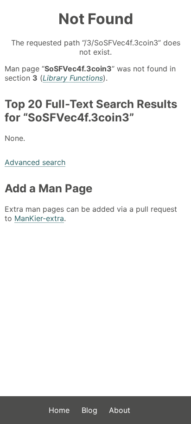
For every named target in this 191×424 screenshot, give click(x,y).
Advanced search (35, 162)
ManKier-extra (39, 218)
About (119, 410)
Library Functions (73, 77)
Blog (89, 410)
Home (59, 410)
